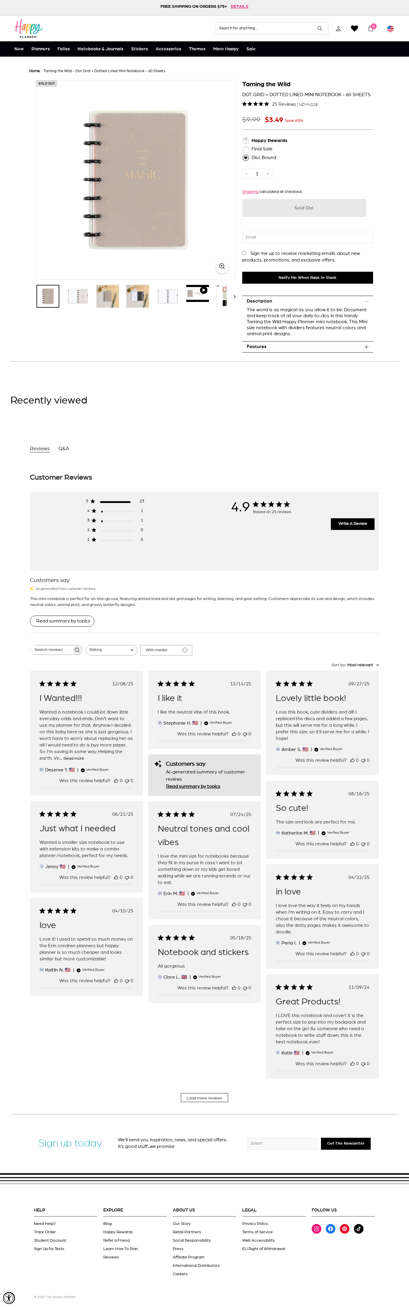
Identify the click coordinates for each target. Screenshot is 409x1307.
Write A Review (353, 524)
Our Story (182, 1224)
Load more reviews (204, 1098)
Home (34, 71)
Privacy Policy (255, 1224)
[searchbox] (51, 650)
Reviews (111, 1257)
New (19, 49)
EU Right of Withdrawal (263, 1249)
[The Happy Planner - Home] (28, 28)
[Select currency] (390, 28)
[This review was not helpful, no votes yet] (127, 781)
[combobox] (111, 650)
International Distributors (196, 1266)
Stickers (139, 49)
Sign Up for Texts (49, 1249)
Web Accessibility (258, 1240)
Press (178, 1249)
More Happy (226, 49)
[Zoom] (135, 179)
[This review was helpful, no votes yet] (116, 781)
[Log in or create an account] (338, 28)
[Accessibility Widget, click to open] (9, 1298)
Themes (197, 49)
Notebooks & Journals (100, 49)
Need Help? (45, 1224)
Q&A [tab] (63, 448)
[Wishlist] (354, 28)
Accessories (168, 49)
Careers (180, 1274)
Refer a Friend (116, 1240)
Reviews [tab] (40, 448)
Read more (73, 758)
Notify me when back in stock (307, 278)
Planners (40, 49)
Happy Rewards (118, 1232)
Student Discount (50, 1240)
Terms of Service (257, 1232)
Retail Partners (187, 1232)
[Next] (232, 296)
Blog (107, 1224)
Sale (251, 49)
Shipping (250, 192)
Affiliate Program (189, 1257)
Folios (63, 49)
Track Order (45, 1232)
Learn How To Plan (120, 1249)
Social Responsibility (192, 1240)
